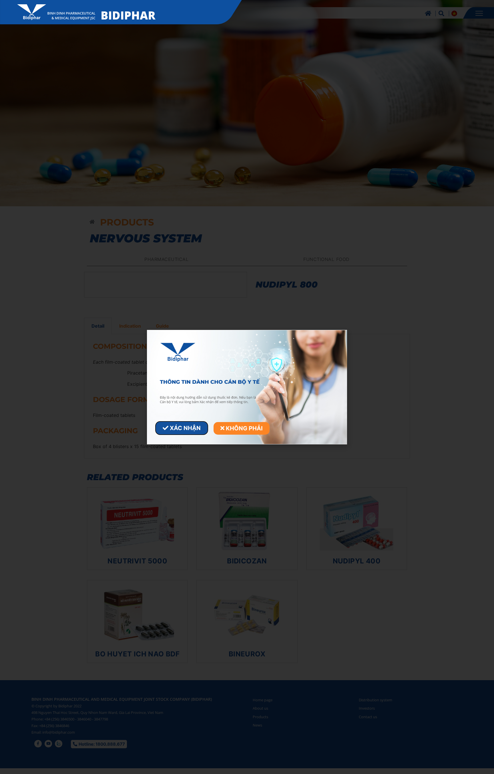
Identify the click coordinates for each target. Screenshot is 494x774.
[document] (247, 387)
